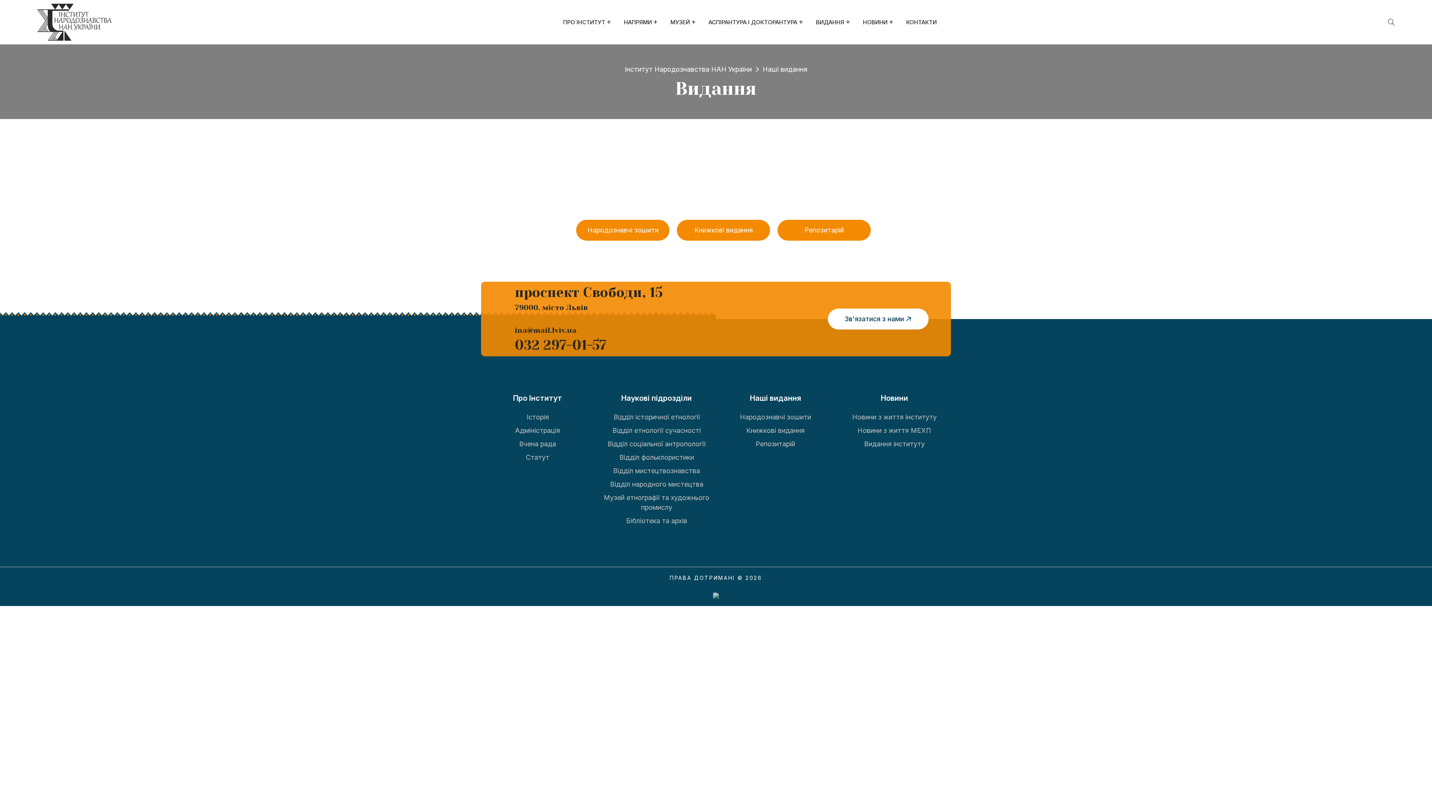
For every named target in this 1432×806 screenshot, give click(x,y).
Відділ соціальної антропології (656, 444)
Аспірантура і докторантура (753, 22)
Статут (537, 457)
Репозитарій (824, 230)
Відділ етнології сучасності (656, 430)
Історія (538, 417)
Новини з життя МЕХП (894, 430)
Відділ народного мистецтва (656, 484)
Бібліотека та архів (656, 521)
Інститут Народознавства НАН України (688, 69)
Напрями (638, 22)
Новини (875, 22)
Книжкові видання (723, 230)
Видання (830, 22)
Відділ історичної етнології (656, 417)
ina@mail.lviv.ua (546, 330)
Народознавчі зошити (623, 230)
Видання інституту (894, 444)
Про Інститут (584, 22)
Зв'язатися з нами (874, 319)
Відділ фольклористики (656, 457)
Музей (680, 22)
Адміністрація (537, 430)
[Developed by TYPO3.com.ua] (716, 595)
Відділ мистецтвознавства (656, 471)
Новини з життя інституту (894, 417)
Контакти (921, 22)
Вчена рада (537, 444)
